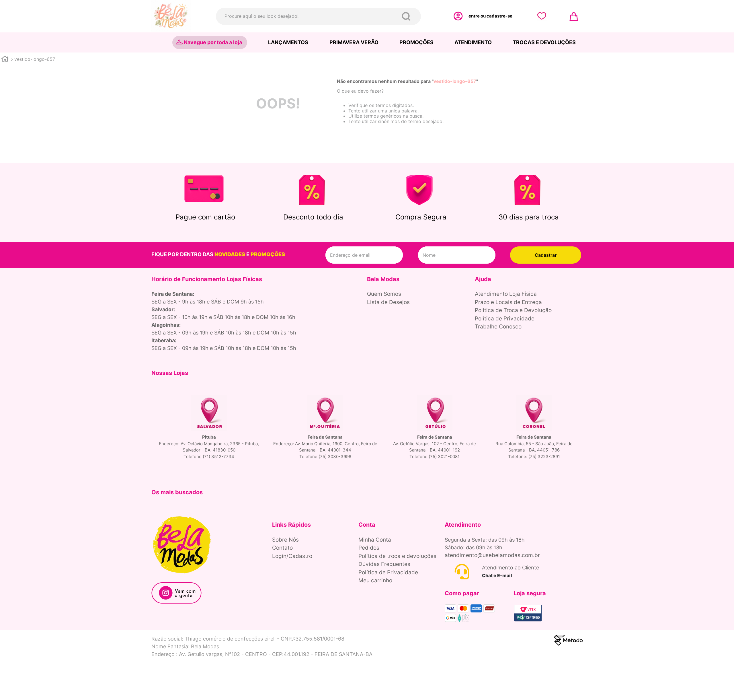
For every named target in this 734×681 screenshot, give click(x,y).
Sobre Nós (285, 539)
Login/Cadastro (292, 556)
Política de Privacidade (504, 318)
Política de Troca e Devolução (513, 310)
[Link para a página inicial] (5, 59)
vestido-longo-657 (34, 59)
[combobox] (318, 16)
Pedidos (368, 547)
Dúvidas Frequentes (384, 564)
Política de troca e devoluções (397, 556)
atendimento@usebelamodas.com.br (492, 555)
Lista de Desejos (388, 302)
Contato (282, 547)
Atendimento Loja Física (506, 294)
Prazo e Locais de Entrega (508, 302)
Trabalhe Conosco (498, 326)
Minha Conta (374, 539)
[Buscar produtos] (407, 16)
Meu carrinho (375, 580)
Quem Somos (384, 294)
